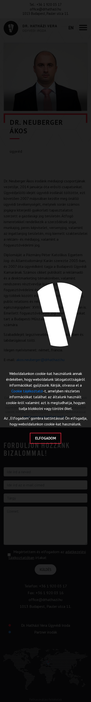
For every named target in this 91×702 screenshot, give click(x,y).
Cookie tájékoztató (27, 391)
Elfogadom (45, 438)
